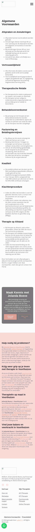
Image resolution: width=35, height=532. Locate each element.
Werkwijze (5, 496)
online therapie (26, 409)
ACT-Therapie (23, 493)
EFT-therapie (6, 379)
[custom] (3, 485)
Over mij (4, 493)
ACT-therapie (9, 385)
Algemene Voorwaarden (12, 517)
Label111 (20, 520)
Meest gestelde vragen (7, 500)
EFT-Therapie (23, 496)
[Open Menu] (31, 4)
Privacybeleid (26, 517)
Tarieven (4, 507)
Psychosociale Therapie (23, 500)
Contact (4, 504)
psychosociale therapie (9, 405)
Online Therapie (24, 504)
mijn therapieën (22, 445)
